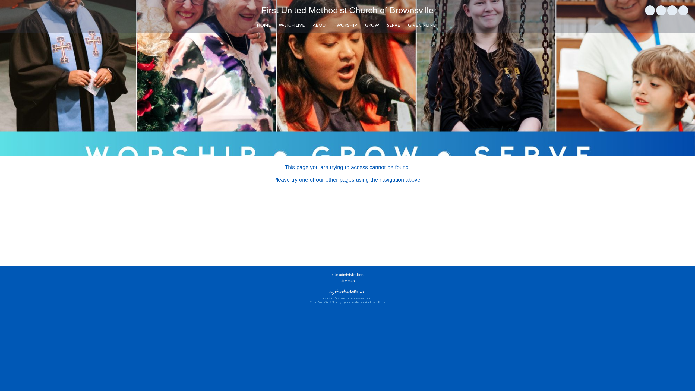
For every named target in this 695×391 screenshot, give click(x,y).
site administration (348, 274)
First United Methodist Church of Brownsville (347, 10)
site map (347, 280)
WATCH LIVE (292, 24)
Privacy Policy (377, 302)
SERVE (393, 24)
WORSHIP (347, 24)
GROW (372, 24)
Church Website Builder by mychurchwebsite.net (338, 302)
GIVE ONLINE (421, 24)
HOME (264, 24)
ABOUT (320, 24)
